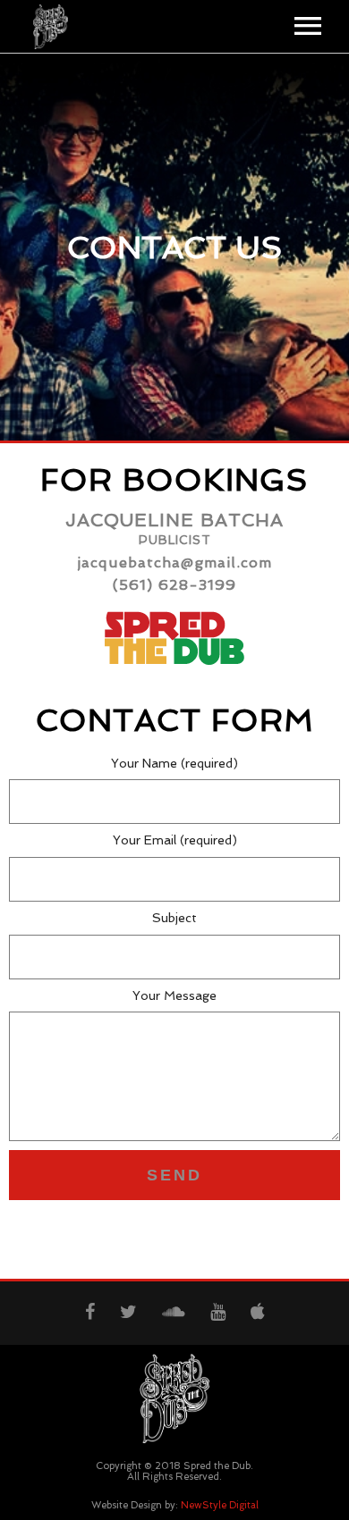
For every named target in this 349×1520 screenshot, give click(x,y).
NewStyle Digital (220, 1505)
